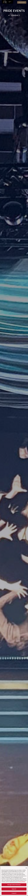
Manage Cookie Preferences (13, 884)
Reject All (14, 889)
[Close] (26, 868)
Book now (22, 2)
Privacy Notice (21, 881)
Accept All (14, 893)
